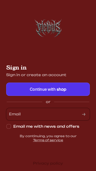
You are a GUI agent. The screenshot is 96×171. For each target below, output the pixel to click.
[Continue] (83, 114)
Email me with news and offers (46, 126)
